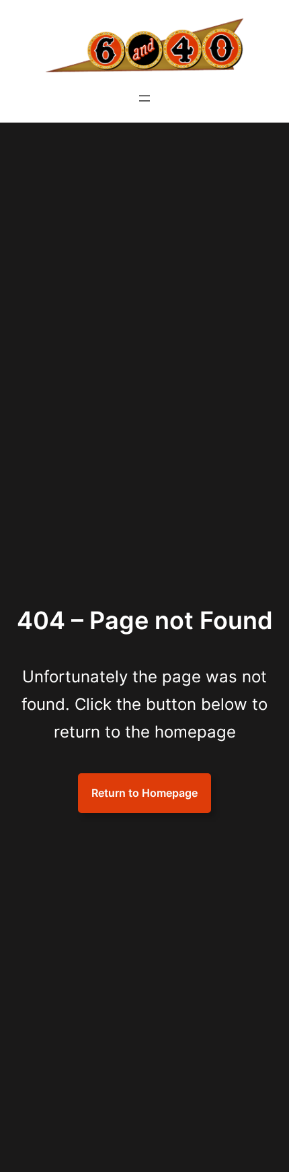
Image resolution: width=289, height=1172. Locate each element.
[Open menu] (144, 98)
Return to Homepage (144, 793)
